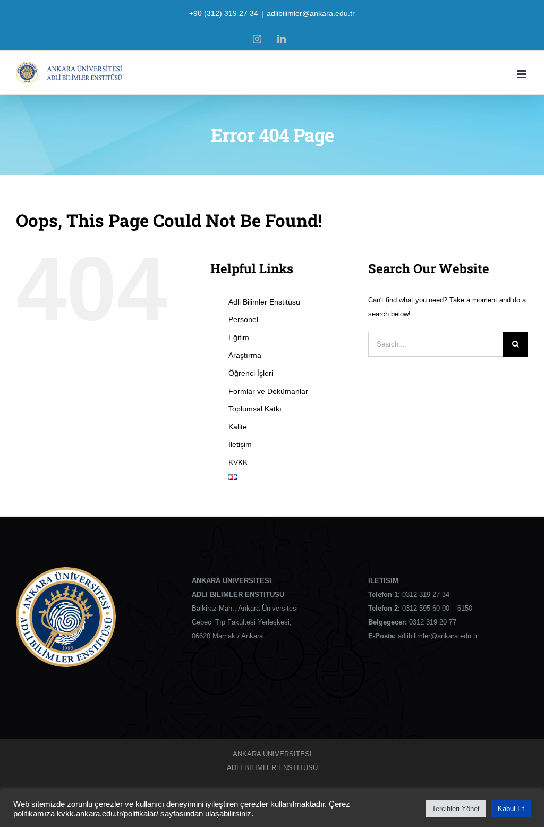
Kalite (237, 427)
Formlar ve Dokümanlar (268, 391)
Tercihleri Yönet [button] (456, 809)
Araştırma (244, 355)
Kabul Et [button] (511, 809)
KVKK (238, 462)
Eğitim (238, 337)
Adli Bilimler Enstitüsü (264, 302)
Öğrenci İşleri (250, 373)
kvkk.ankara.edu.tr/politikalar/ (107, 813)
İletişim (240, 444)
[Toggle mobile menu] (522, 74)
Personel (243, 319)
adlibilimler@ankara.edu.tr (311, 13)
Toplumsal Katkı (255, 408)
